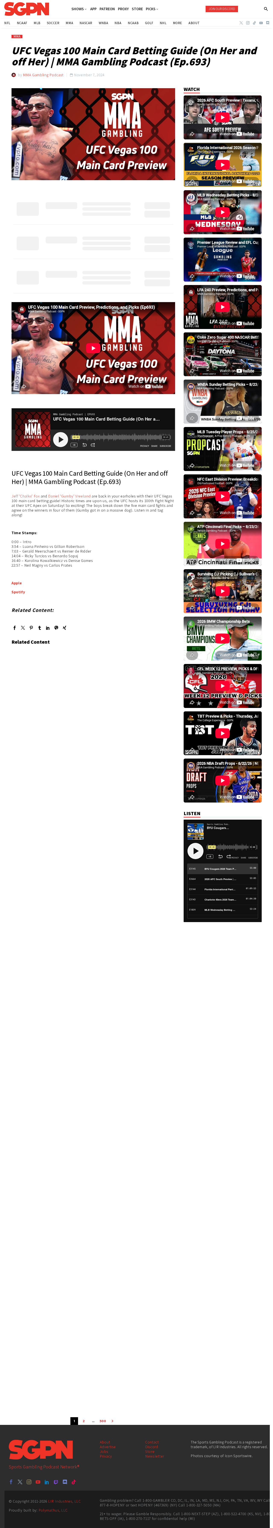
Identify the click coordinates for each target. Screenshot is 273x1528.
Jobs (104, 1451)
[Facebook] (15, 628)
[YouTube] (261, 23)
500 (103, 1421)
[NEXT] (112, 1421)
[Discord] (267, 23)
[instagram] (29, 1482)
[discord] (64, 1482)
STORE (137, 9)
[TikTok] (254, 23)
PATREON (107, 9)
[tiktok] (73, 1482)
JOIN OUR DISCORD (222, 9)
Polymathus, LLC (53, 1510)
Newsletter (154, 1456)
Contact (152, 1442)
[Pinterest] (31, 628)
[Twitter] (241, 23)
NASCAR (86, 23)
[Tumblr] (40, 628)
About (105, 1442)
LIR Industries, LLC (64, 1501)
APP (93, 9)
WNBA (103, 23)
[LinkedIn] (48, 628)
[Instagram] (248, 23)
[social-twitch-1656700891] (56, 1482)
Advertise (108, 1446)
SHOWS (77, 9)
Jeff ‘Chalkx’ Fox (26, 496)
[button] (266, 9)
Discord (151, 1446)
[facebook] (11, 1482)
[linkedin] (47, 1482)
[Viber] (56, 628)
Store (150, 1451)
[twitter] (20, 1482)
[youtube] (38, 1482)
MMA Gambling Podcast (43, 74)
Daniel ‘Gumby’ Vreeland (69, 496)
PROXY (123, 9)
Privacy (106, 1456)
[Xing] (64, 628)
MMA (16, 36)
